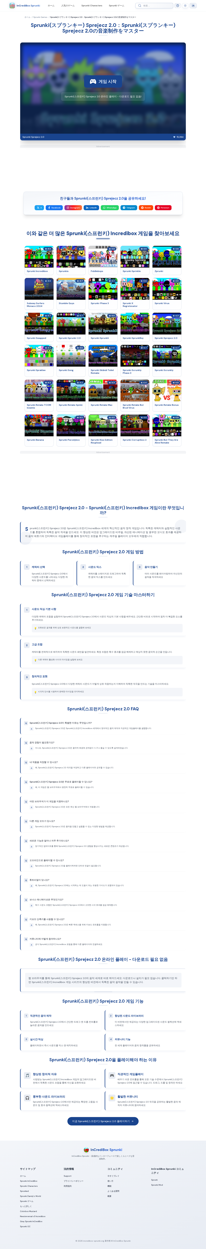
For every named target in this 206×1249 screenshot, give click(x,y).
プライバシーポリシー (73, 1181)
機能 (109, 1186)
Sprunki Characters (91, 5)
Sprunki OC (25, 1226)
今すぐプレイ (113, 1176)
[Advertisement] (103, 167)
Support (67, 1176)
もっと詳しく (26, 1206)
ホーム (51, 5)
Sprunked (24, 1191)
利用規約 (68, 1186)
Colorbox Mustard (28, 1211)
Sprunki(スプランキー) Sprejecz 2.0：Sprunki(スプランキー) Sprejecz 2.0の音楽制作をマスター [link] (93, 17)
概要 (109, 1196)
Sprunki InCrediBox (28, 1181)
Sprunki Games (40, 17)
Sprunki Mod (157, 1185)
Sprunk (154, 1180)
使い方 (110, 1181)
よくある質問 (113, 1191)
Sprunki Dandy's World (30, 1196)
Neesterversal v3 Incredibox (32, 1216)
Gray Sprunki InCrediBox (31, 1221)
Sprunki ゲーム (116, 5)
